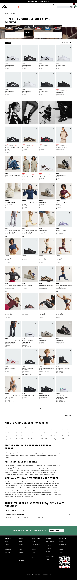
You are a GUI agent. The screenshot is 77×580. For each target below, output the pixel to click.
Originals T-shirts (21, 430)
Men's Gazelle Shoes (65, 433)
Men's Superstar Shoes (55, 439)
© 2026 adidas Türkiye (38, 578)
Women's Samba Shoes (32, 436)
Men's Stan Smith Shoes (32, 430)
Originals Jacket (9, 436)
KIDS (41, 7)
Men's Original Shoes (8, 433)
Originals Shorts (9, 439)
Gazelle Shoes (65, 427)
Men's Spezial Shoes (42, 436)
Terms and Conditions (46, 574)
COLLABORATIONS (50, 7)
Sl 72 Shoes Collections (65, 439)
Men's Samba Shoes (31, 439)
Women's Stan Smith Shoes (31, 427)
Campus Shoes (54, 427)
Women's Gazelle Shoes (66, 430)
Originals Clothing (21, 427)
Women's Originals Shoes (10, 430)
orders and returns (59, 4)
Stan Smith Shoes (20, 439)
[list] (32, 43)
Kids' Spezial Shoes (44, 439)
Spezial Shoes (42, 430)
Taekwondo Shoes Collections (66, 436)
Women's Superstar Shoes (55, 436)
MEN (29, 7)
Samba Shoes (31, 433)
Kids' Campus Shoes (54, 430)
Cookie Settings (29, 574)
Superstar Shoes (55, 433)
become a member (67, 4)
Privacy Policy (37, 574)
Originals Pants (20, 433)
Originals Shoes (9, 427)
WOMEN (35, 7)
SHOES (24, 7)
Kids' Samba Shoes (44, 427)
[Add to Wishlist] (19, 48)
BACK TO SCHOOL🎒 (14, 7)
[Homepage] (4, 6)
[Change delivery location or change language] (73, 4)
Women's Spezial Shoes (43, 433)
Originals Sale (20, 436)
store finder (48, 4)
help (53, 4)
